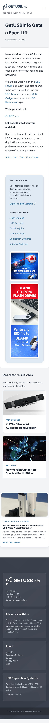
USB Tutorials (12, 94)
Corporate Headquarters (16, 600)
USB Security (16, 223)
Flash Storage (17, 218)
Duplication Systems (20, 238)
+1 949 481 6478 (13, 597)
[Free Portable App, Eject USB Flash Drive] (24, 266)
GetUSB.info (12, 116)
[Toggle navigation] (43, 9)
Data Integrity (17, 228)
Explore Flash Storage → (23, 203)
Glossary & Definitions (15, 655)
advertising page (16, 626)
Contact (9, 658)
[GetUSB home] (24, 581)
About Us (9, 652)
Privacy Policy (12, 661)
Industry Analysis (19, 244)
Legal (8, 664)
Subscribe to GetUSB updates (21, 157)
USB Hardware (17, 233)
